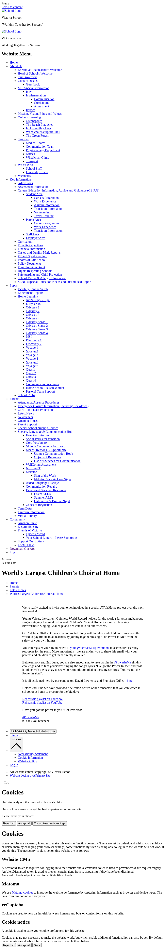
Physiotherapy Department (43, 150)
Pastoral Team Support (40, 391)
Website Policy (27, 761)
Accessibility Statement (33, 754)
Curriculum (41, 102)
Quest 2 (31, 373)
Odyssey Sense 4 (37, 333)
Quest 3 (31, 377)
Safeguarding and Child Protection (40, 274)
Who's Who (25, 165)
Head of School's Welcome (35, 73)
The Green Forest (37, 135)
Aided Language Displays (42, 483)
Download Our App (22, 548)
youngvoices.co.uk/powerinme (89, 647)
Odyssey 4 (32, 318)
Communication (44, 99)
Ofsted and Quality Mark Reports (39, 252)
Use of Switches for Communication (57, 461)
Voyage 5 (32, 362)
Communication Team (40, 146)
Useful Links (26, 545)
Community (17, 519)
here (129, 680)
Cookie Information (30, 757)
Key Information (20, 179)
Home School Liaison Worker (45, 388)
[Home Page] (11, 10)
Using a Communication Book (53, 453)
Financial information (31, 249)
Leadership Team (37, 172)
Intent (29, 91)
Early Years (33, 303)
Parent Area (33, 219)
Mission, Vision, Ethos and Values (40, 113)
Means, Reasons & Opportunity (46, 450)
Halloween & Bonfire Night (52, 501)
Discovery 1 (34, 340)
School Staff (34, 168)
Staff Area (32, 234)
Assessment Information (33, 186)
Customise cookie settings (49, 823)
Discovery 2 (34, 344)
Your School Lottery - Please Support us (51, 537)
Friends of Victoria (30, 530)
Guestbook (33, 84)
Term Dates (25, 508)
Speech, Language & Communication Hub (45, 431)
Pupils (14, 285)
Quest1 (30, 369)
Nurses (30, 154)
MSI (29, 336)
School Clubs (26, 395)
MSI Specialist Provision (33, 88)
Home (14, 62)
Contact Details (27, 80)
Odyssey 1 (32, 307)
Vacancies (24, 175)
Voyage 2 (32, 351)
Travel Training (44, 216)
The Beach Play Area (39, 124)
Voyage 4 (32, 358)
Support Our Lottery (31, 541)
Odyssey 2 (32, 311)
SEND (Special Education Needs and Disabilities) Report (54, 282)
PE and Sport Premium (32, 256)
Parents (14, 398)
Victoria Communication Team (45, 446)
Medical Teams (35, 143)
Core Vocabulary (37, 442)
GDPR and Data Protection (35, 409)
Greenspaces (34, 121)
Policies (16, 739)
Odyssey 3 (32, 314)
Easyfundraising (28, 526)
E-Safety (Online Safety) (33, 289)
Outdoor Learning (29, 117)
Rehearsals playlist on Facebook (42, 699)
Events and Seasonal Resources (46, 490)
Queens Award (35, 534)
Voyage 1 (32, 347)
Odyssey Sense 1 (37, 322)
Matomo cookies (22, 892)
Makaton (31, 472)
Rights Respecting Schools (35, 271)
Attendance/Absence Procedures (38, 402)
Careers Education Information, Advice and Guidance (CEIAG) (58, 190)
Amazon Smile (27, 523)
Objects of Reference (47, 457)
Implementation (36, 95)
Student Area (34, 194)
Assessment (41, 106)
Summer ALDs (43, 497)
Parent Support (27, 424)
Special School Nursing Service (38, 428)
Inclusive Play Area (38, 128)
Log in (14, 552)
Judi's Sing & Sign (38, 300)
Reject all (8, 823)
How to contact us (37, 435)
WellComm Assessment (41, 464)
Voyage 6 (32, 366)
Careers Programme (46, 197)
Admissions (25, 183)
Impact (30, 110)
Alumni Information (47, 205)
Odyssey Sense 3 (37, 329)
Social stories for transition (43, 439)
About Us (16, 66)
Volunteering (42, 212)
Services (23, 139)
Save (37, 945)
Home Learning (28, 296)
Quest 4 (31, 380)
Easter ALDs (42, 494)
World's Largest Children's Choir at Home (36, 593)
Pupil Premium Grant (31, 267)
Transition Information (48, 208)
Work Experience (45, 201)
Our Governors (27, 77)
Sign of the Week (45, 475)
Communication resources (42, 384)
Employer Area (35, 238)
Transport (32, 161)
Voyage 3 (32, 355)
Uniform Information (31, 512)
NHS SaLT (33, 468)
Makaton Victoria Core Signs (52, 479)
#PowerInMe (122, 662)
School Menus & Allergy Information (42, 278)
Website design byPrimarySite (30, 775)
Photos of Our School (32, 260)
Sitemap (15, 735)
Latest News (26, 413)
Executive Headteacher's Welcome (40, 69)
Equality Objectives (30, 245)
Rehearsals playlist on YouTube (42, 702)
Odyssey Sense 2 (37, 325)
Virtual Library (27, 515)
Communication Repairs (41, 486)
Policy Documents (29, 263)
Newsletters (25, 417)
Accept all (24, 823)
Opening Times (27, 420)
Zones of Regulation (39, 504)
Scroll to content (12, 7)
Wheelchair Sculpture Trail (43, 132)
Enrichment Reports (30, 292)
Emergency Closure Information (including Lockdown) (53, 406)
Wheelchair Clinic (37, 157)
